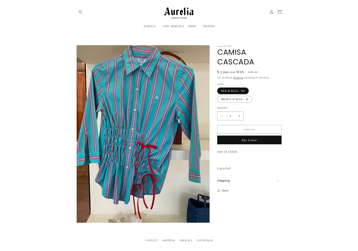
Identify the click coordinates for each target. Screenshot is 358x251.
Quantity (222, 107)
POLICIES (186, 240)
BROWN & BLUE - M (234, 99)
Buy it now (249, 140)
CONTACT (151, 240)
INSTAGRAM (205, 240)
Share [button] (225, 190)
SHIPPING (168, 240)
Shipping (238, 77)
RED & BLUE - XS (233, 91)
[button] (80, 12)
